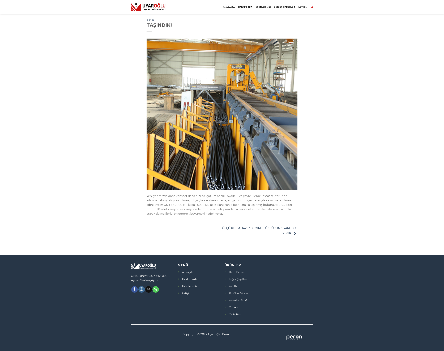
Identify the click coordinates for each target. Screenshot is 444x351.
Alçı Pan (234, 286)
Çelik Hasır (235, 314)
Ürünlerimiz (263, 7)
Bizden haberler (284, 7)
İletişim (303, 7)
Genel (150, 20)
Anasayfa (229, 7)
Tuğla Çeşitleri (238, 279)
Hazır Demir (236, 272)
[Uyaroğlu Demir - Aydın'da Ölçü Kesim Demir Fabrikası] (148, 7)
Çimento (234, 307)
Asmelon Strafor (239, 300)
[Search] (312, 7)
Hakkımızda (245, 7)
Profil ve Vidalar (239, 293)
